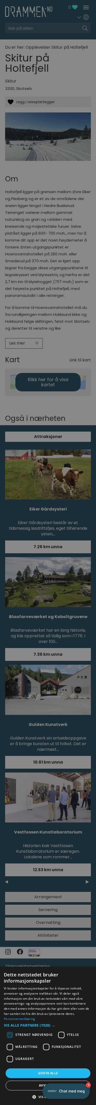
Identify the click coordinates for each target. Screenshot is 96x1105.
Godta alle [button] (48, 1073)
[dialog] (48, 1036)
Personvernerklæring (19, 1019)
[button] (48, 1025)
